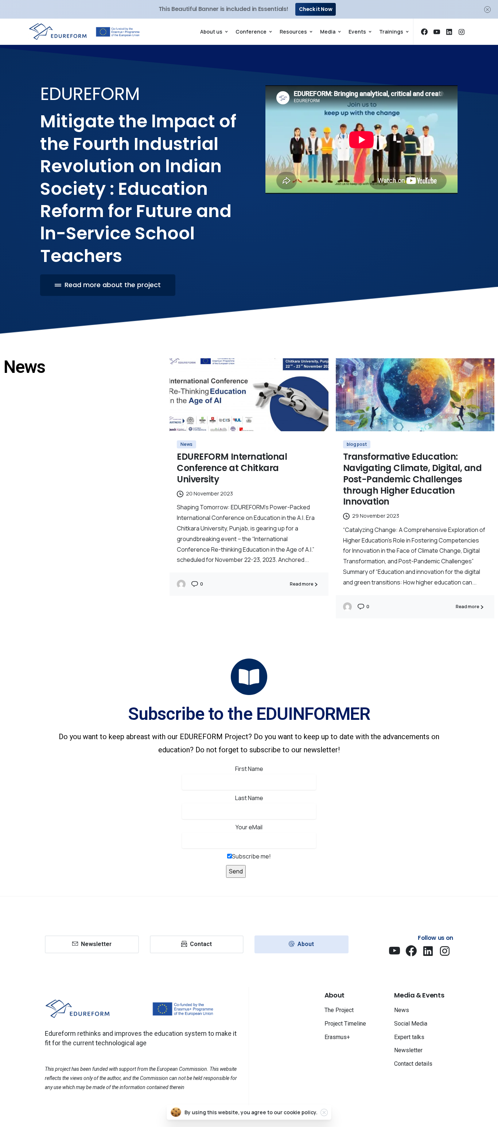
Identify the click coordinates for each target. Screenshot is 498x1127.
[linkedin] (449, 31)
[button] (107, 285)
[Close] (487, 9)
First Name (249, 769)
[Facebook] (424, 31)
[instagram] (461, 31)
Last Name (249, 798)
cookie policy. (301, 1112)
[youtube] (437, 31)
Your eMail (249, 827)
